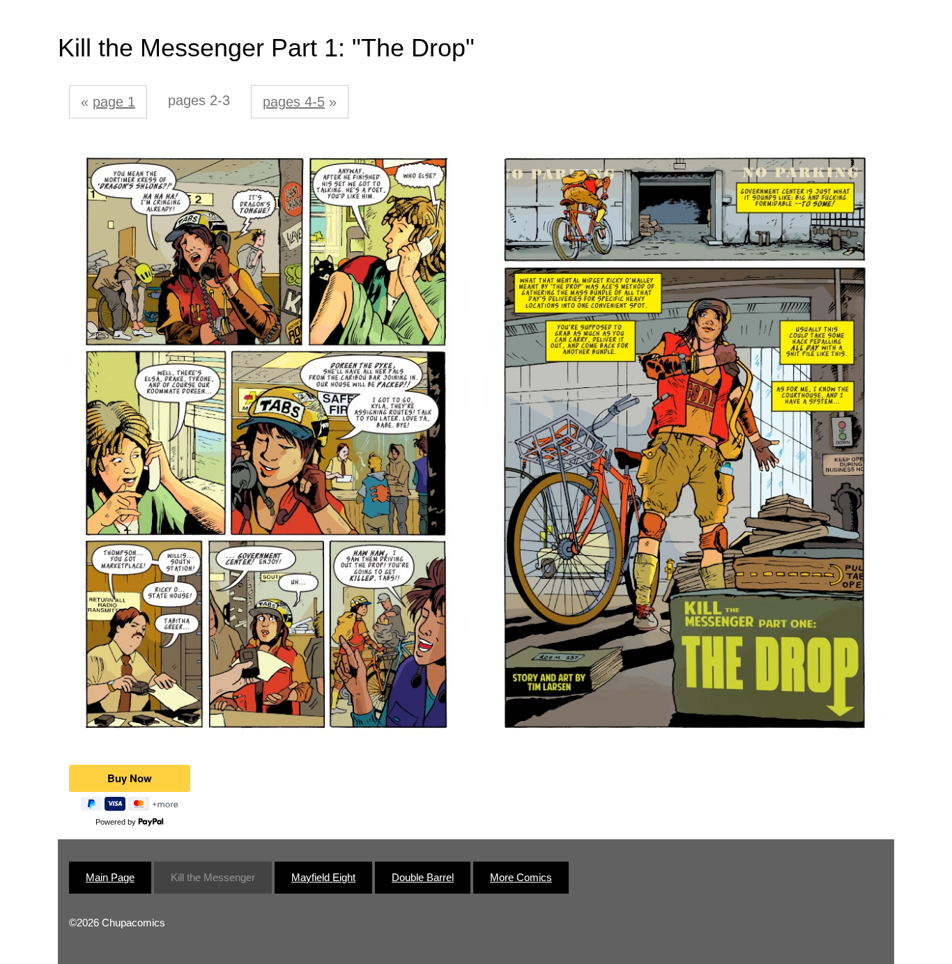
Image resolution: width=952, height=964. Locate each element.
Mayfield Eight (323, 877)
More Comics (521, 877)
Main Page (110, 877)
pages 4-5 (294, 101)
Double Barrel (423, 877)
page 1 (114, 101)
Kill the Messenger (213, 877)
